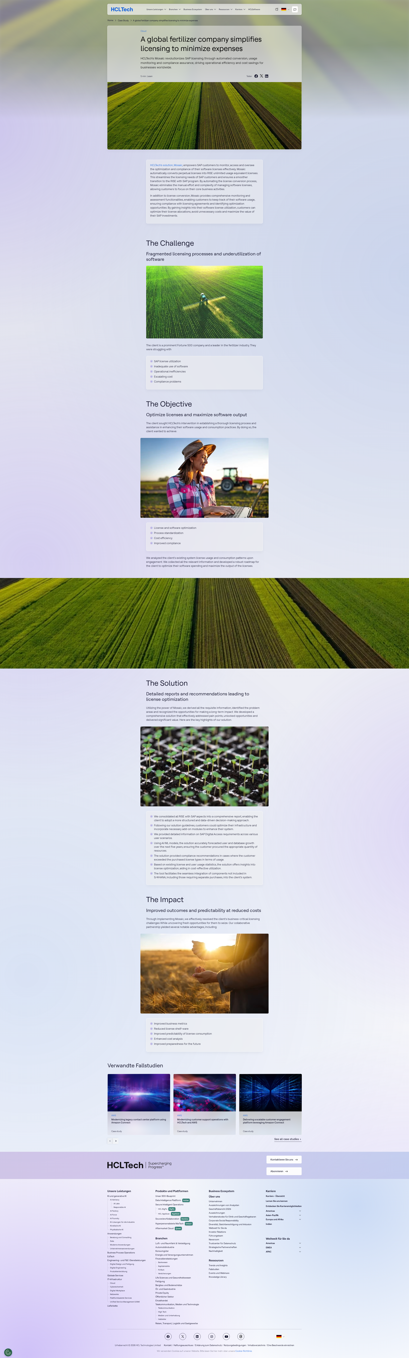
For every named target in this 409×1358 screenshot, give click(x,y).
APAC (268, 1251)
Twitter (182, 1336)
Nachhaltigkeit (216, 1251)
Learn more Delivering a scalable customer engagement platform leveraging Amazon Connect (270, 1104)
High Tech (162, 1312)
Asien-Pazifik (272, 1215)
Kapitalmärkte (164, 1266)
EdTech (110, 1256)
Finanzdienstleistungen (166, 1258)
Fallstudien (214, 1269)
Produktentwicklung (118, 1271)
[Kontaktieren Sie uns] (295, 9)
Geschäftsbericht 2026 (220, 1209)
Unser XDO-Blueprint (165, 1196)
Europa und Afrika (274, 1219)
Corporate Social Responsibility (224, 1220)
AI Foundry (114, 1218)
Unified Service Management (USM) (125, 1302)
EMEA (269, 1247)
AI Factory (114, 1211)
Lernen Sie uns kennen (277, 1201)
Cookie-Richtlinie (243, 1351)
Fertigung (160, 1281)
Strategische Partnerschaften (223, 1247)
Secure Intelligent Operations (169, 1204)
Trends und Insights (218, 1265)
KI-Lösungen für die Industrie (122, 1222)
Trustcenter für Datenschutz (222, 1243)
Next (116, 1141)
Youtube (226, 1336)
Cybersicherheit (116, 1287)
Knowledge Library (218, 1277)
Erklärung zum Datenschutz (208, 1345)
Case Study (123, 20)
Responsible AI (120, 1207)
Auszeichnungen (217, 1213)
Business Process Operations (121, 1252)
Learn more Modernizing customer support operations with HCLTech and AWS (204, 1104)
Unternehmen (215, 1201)
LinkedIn (197, 1336)
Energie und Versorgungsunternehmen (174, 1255)
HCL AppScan (169, 1214)
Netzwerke (114, 1294)
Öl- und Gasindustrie (165, 1289)
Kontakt (168, 1345)
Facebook (168, 1336)
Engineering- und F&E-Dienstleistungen (126, 1260)
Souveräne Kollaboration (171, 1218)
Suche (277, 9)
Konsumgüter (162, 1251)
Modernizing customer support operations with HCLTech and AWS (202, 1121)
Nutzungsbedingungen (235, 1345)
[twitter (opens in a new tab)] (261, 76)
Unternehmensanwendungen (122, 1248)
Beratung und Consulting (120, 1237)
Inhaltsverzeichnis (256, 1345)
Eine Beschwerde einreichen (280, 1345)
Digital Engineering (118, 1268)
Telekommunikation (166, 1308)
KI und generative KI (116, 1196)
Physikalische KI (116, 1229)
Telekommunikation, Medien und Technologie (177, 1304)
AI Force (113, 1215)
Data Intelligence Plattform (172, 1200)
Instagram (211, 1336)
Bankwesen (163, 1262)
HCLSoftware (254, 9)
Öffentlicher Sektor (164, 1296)
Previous (110, 1141)
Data (112, 1241)
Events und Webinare (219, 1273)
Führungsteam (216, 1235)
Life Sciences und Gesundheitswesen (173, 1277)
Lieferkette (112, 1305)
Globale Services (115, 1275)
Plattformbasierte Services (121, 1298)
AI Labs (117, 1203)
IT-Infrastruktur (114, 1279)
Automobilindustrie (164, 1247)
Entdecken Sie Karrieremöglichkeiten (284, 1206)
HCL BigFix (166, 1209)
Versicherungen (164, 1273)
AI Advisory (114, 1200)
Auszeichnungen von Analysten (224, 1205)
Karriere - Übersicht (275, 1196)
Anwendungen (114, 1233)
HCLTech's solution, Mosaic (166, 165)
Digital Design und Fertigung (122, 1264)
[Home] (122, 9)
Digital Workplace (117, 1290)
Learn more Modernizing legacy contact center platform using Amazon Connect (139, 1104)
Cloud (143, 31)
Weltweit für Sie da (218, 1228)
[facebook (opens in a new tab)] (256, 76)
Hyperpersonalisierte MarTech (173, 1223)
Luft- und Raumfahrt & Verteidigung (172, 1243)
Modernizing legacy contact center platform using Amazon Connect (138, 1121)
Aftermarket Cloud (168, 1228)
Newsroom (214, 1239)
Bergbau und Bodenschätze (168, 1285)
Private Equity (162, 1293)
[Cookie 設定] (8, 1352)
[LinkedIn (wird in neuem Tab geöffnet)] (266, 76)
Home (110, 20)
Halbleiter (162, 1319)
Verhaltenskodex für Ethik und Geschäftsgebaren (232, 1216)
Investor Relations (217, 1232)
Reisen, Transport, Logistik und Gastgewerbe (176, 1323)
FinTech (161, 1270)
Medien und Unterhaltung (169, 1315)
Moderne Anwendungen (120, 1245)
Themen (240, 1336)
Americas (270, 1211)
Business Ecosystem (193, 9)
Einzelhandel (161, 1300)
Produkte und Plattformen (171, 1191)
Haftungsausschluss (183, 1345)
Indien (269, 1224)
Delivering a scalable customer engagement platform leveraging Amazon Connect (266, 1121)
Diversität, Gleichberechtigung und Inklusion (230, 1224)
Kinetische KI (115, 1226)
